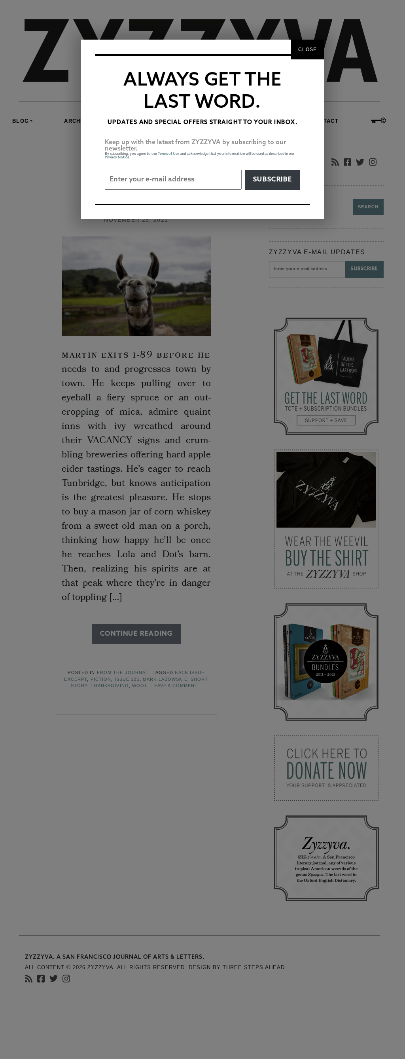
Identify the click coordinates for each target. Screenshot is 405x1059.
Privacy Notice (117, 157)
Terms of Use (168, 154)
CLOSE (307, 49)
